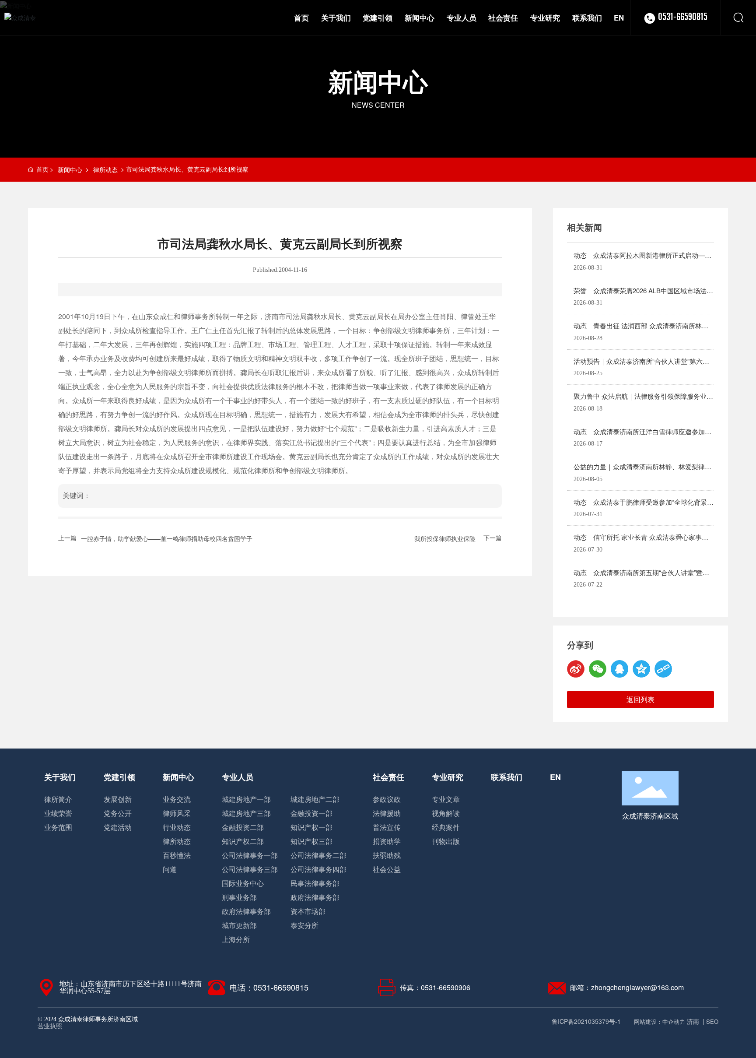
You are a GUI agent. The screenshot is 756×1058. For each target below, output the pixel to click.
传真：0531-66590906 (435, 987)
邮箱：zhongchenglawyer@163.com (627, 987)
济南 (693, 1021)
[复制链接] (663, 669)
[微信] (597, 669)
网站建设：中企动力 (659, 1021)
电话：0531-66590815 (269, 987)
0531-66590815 (682, 17)
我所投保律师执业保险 (445, 538)
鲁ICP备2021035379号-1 (586, 1021)
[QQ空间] (641, 669)
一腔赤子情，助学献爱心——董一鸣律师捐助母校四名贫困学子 (166, 538)
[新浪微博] (575, 669)
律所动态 (105, 169)
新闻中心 (378, 81)
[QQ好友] (619, 669)
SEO (712, 1021)
